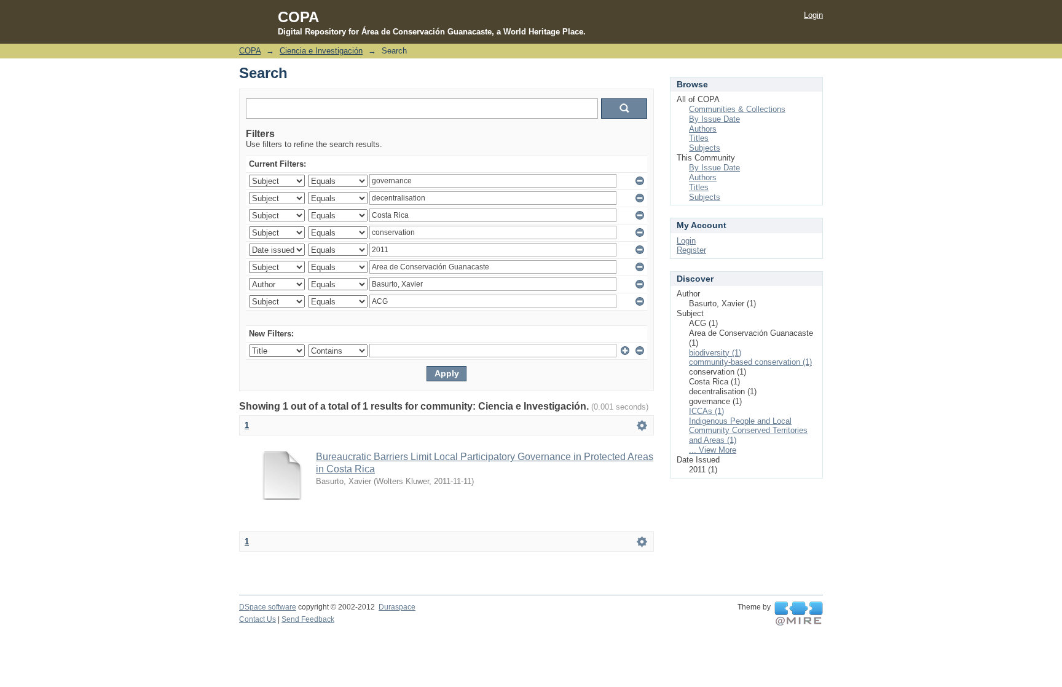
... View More (712, 450)
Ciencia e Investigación (321, 50)
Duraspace (397, 607)
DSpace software (267, 607)
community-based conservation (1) (750, 362)
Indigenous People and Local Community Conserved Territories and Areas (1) (748, 430)
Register (691, 250)
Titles (699, 138)
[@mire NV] (798, 614)
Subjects (704, 148)
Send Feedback (307, 619)
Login (813, 15)
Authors (703, 128)
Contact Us (257, 619)
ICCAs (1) (706, 411)
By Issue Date (714, 119)
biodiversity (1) (715, 352)
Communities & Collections (737, 109)
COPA (250, 50)
